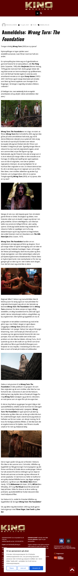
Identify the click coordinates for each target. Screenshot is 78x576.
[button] (41, 13)
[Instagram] (68, 541)
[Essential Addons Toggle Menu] (37, 13)
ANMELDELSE (44, 25)
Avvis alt (23, 568)
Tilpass (11, 568)
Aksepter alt (36, 568)
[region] (25, 560)
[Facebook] (61, 541)
